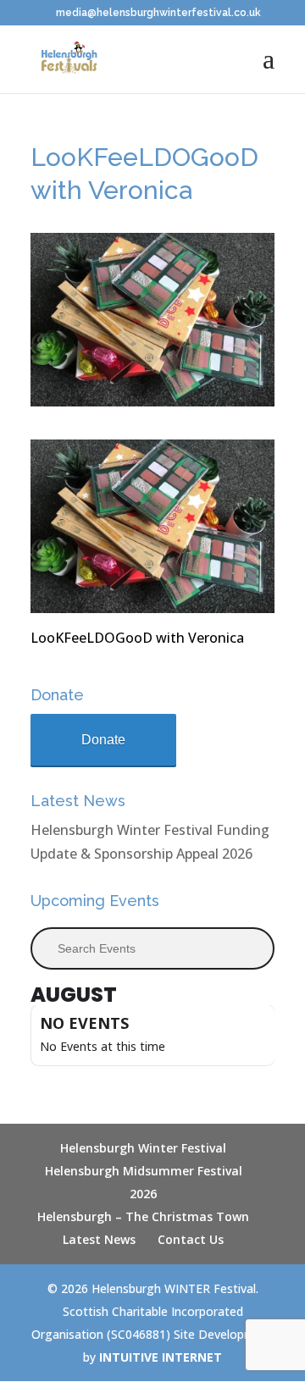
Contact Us (191, 1239)
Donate (103, 739)
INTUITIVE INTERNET (160, 1357)
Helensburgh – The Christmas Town (143, 1216)
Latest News (99, 1239)
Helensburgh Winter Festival (143, 1148)
